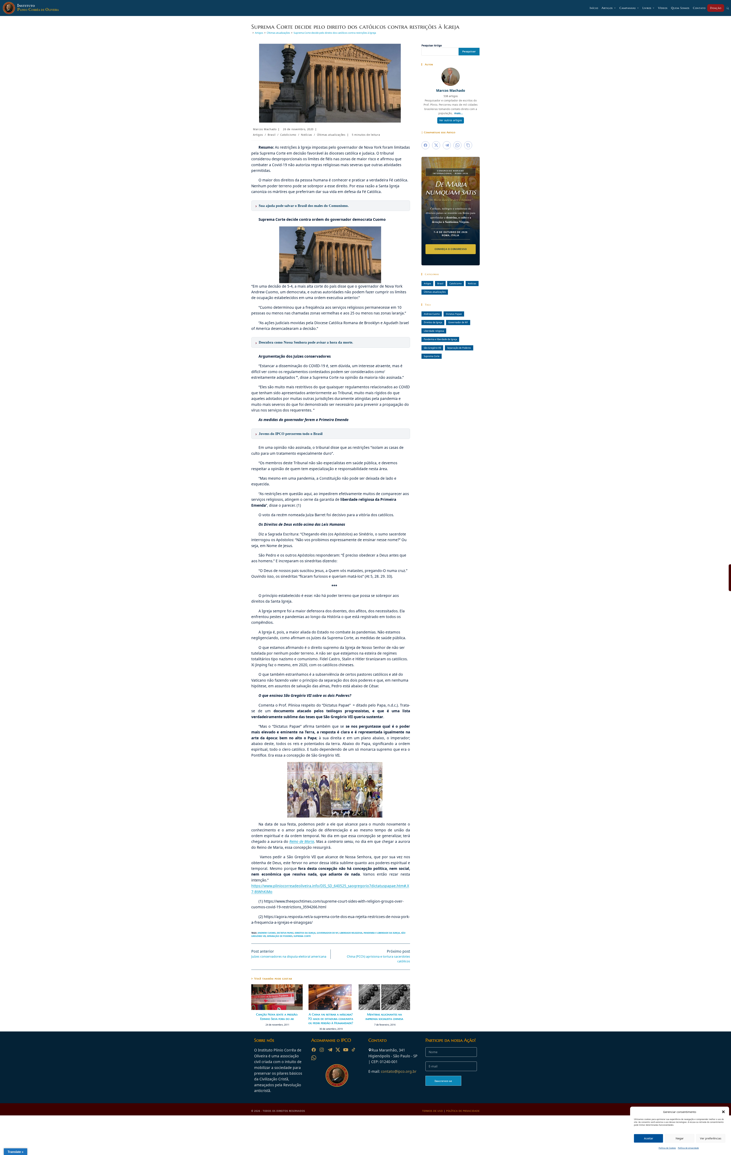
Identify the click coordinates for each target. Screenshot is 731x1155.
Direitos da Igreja (305, 932)
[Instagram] (321, 1049)
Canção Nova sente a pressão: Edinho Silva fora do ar (277, 1016)
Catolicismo (288, 134)
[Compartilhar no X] (436, 145)
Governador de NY (327, 932)
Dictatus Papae (285, 932)
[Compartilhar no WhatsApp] (457, 145)
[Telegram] (329, 1049)
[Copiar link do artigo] (468, 145)
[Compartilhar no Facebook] (425, 145)
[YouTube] (345, 1049)
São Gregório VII (432, 347)
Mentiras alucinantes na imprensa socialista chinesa (384, 1016)
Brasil (272, 134)
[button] (723, 1112)
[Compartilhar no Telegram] (447, 145)
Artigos (258, 134)
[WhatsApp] (313, 1057)
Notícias (306, 134)
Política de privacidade (688, 1148)
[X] (337, 1049)
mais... (458, 113)
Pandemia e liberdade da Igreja (382, 932)
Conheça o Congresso (451, 249)
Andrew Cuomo (267, 932)
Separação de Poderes (279, 936)
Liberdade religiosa (350, 932)
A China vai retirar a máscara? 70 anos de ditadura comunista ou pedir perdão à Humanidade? (330, 1018)
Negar (680, 1138)
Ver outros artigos (450, 120)
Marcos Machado (264, 129)
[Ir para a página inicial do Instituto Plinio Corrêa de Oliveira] (337, 1075)
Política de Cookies (667, 1148)
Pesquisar (469, 51)
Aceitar (648, 1138)
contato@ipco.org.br (399, 1071)
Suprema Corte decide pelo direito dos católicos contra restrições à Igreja (335, 32)
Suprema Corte (302, 936)
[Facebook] (313, 1049)
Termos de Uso (432, 1111)
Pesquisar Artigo (431, 45)
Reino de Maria (301, 841)
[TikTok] (353, 1049)
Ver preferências (710, 1138)
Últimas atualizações (331, 134)
